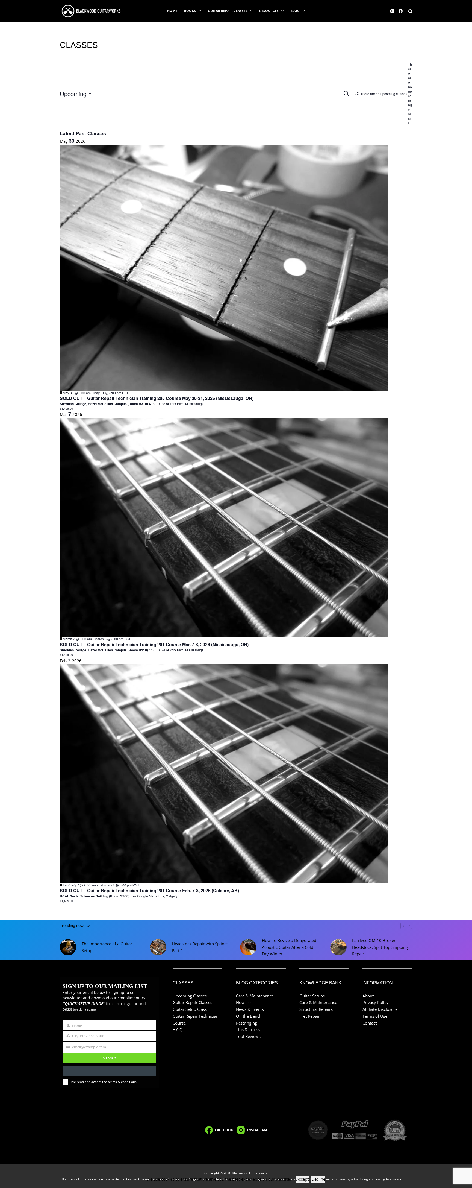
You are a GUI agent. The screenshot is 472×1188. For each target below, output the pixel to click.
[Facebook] (401, 11)
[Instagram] (392, 11)
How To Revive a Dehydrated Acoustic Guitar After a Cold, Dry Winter (289, 947)
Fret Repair (309, 1016)
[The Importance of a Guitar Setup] (68, 947)
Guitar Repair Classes (227, 10)
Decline (318, 1179)
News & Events (250, 1009)
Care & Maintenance (255, 996)
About (368, 996)
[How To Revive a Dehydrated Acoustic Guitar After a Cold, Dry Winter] (248, 947)
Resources (269, 10)
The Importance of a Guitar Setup (107, 947)
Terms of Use (374, 1016)
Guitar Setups (312, 996)
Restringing (246, 1023)
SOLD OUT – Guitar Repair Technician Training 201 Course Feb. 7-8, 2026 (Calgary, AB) (149, 890)
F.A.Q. (178, 1029)
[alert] (410, 93)
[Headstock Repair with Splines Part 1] (158, 947)
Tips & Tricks (248, 1029)
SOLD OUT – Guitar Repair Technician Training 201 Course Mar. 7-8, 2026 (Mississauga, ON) (154, 644)
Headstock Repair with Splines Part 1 (200, 947)
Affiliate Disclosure (379, 1009)
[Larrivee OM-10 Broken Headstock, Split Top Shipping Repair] (338, 947)
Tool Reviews (248, 1036)
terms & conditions (122, 1081)
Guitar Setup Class (190, 1009)
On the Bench (249, 1016)
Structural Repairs (316, 1009)
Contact (369, 1023)
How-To (243, 1002)
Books (190, 10)
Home (172, 10)
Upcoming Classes (190, 996)
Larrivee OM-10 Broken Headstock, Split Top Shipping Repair (380, 947)
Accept (302, 1179)
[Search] (410, 11)
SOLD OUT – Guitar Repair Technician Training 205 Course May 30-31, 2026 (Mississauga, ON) (156, 398)
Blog (295, 10)
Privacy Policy (375, 1002)
